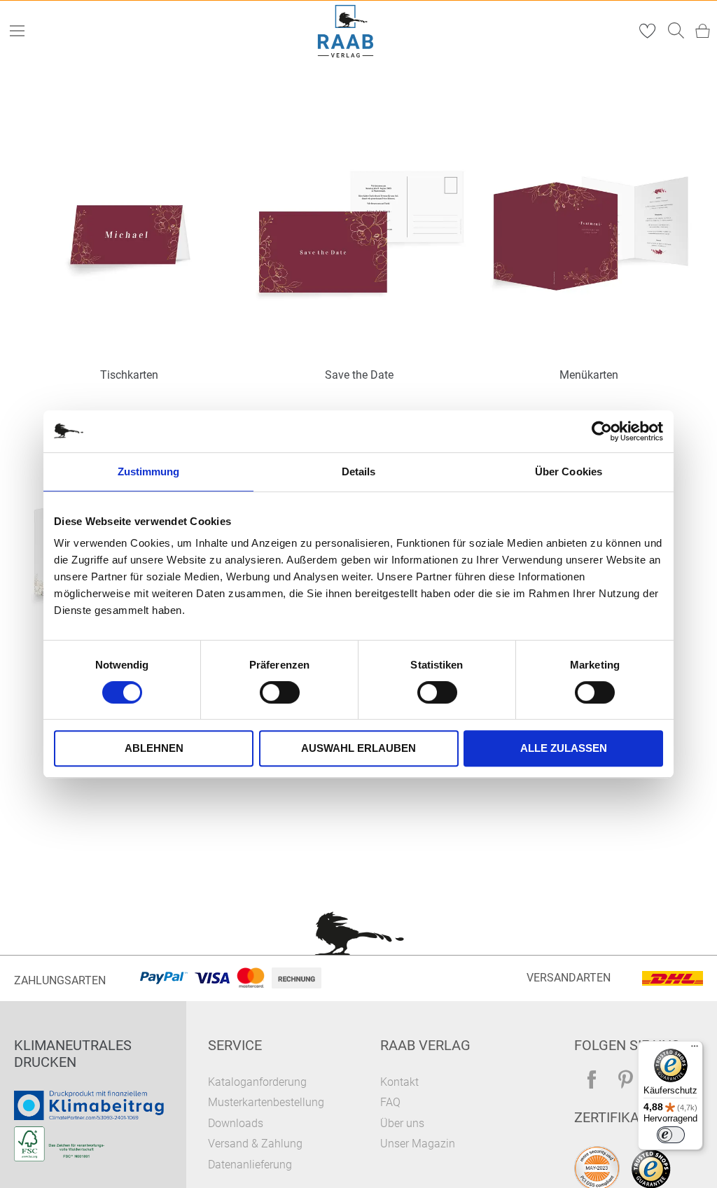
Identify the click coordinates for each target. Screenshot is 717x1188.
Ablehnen (154, 748)
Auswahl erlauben (358, 748)
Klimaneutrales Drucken (73, 1053)
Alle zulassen (563, 748)
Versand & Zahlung (255, 1143)
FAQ (390, 1102)
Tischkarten (129, 375)
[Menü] (694, 1049)
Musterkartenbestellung (266, 1102)
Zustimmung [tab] (149, 471)
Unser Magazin (417, 1143)
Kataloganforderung (257, 1082)
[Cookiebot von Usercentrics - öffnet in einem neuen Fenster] (602, 431)
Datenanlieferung (250, 1164)
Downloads (235, 1123)
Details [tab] (359, 471)
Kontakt (399, 1082)
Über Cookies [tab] (568, 471)
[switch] (280, 694)
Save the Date (359, 375)
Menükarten (588, 375)
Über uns (402, 1123)
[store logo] (346, 31)
